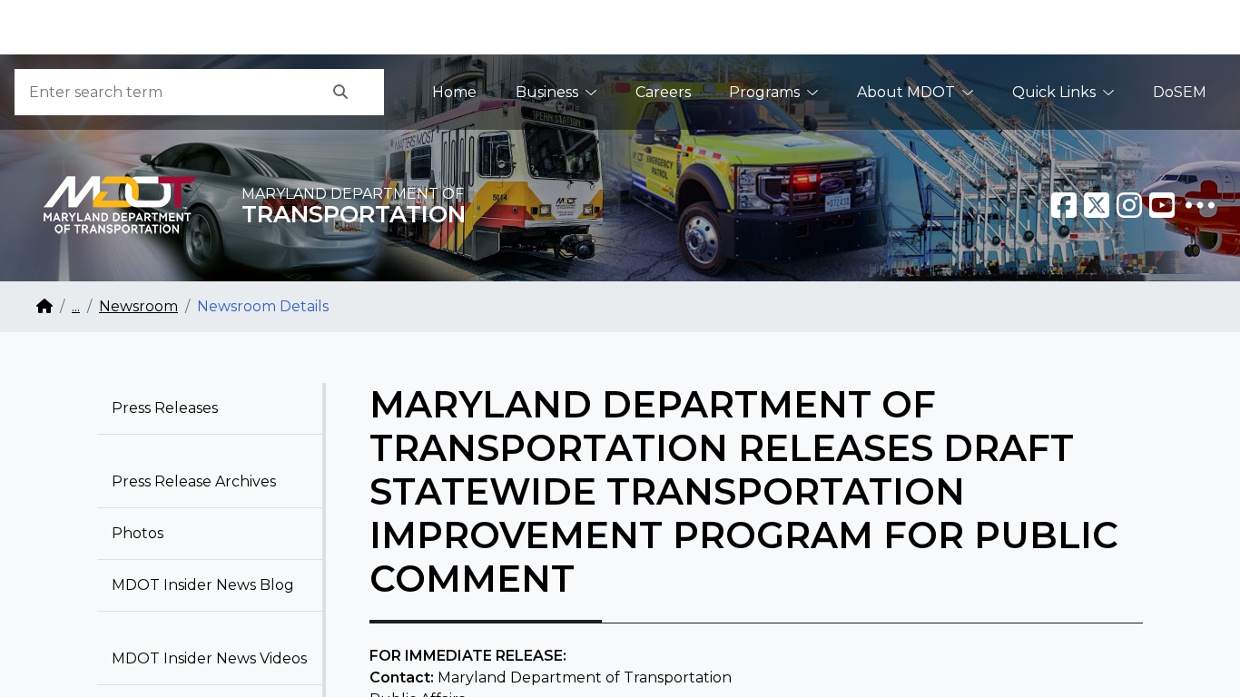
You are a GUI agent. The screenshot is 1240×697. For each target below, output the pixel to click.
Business (547, 92)
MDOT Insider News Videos (209, 658)
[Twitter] (1096, 205)
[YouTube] (1162, 205)
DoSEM (1179, 92)
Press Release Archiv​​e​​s (194, 481)
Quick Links (1054, 92)
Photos (137, 533)
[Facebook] (1064, 205)
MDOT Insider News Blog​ (203, 585)
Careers (663, 92)
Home (454, 92)
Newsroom (138, 306)
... (76, 306)
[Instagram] (1129, 205)
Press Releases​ (165, 408)
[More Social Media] (1200, 205)
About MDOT (906, 92)
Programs (764, 92)
